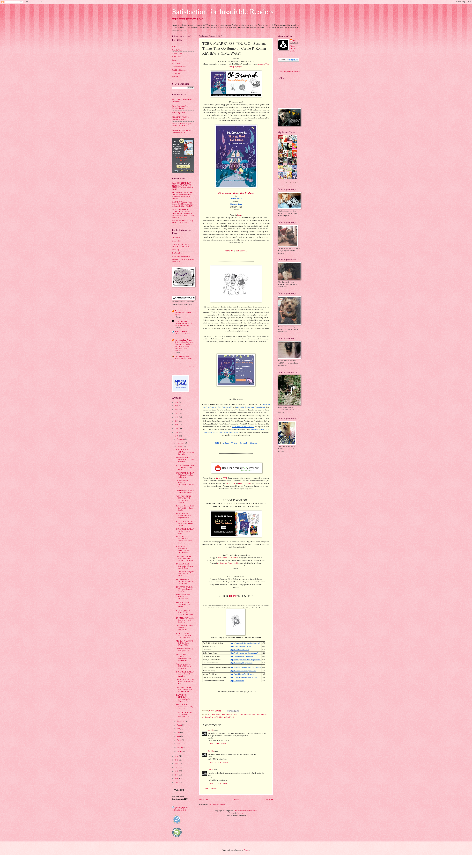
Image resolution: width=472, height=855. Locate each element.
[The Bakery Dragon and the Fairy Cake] (281, 179)
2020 (177, 425)
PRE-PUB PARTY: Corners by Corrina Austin (183, 604)
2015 (177, 760)
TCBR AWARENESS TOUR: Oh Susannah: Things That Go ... (184, 689)
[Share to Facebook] (235, 711)
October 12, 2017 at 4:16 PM (217, 783)
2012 (177, 771)
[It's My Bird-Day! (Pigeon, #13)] (290, 170)
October (180, 447)
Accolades (175, 76)
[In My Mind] (286, 157)
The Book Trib (177, 253)
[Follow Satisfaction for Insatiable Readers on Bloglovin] (288, 61)
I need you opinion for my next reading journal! (183, 324)
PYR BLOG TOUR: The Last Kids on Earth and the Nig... (184, 523)
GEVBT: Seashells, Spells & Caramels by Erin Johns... (185, 467)
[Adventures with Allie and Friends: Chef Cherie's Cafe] (286, 171)
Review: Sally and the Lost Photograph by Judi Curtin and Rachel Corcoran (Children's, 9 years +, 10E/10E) (184, 346)
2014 (177, 763)
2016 (177, 756)
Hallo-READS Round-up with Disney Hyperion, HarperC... (185, 452)
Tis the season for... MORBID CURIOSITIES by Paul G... (185, 483)
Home (236, 799)
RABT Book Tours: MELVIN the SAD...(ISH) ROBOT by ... (184, 635)
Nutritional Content (178, 70)
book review (216, 714)
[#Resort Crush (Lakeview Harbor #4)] (290, 140)
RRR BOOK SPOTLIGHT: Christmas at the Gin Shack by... (184, 539)
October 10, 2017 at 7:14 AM (218, 762)
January (180, 751)
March (179, 744)
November (180, 443)
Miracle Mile (176, 73)
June (178, 732)
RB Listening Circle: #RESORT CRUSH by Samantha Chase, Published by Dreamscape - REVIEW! (183, 195)
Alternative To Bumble (182, 334)
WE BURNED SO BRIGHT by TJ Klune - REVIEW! (182, 221)
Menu (174, 46)
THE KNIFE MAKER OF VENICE (183, 314)
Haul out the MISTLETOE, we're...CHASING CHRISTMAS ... (183, 549)
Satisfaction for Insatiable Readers (222, 11)
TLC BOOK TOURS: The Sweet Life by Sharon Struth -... (185, 681)
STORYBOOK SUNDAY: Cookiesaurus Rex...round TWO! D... (185, 714)
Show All (191, 366)
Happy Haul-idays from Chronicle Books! (180, 107)
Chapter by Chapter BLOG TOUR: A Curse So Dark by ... (185, 459)
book (239, 215)
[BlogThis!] (230, 711)
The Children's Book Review (226, 717)
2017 (209, 714)
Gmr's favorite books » (293, 183)
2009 (177, 782)
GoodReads (176, 237)
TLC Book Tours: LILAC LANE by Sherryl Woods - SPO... (184, 643)
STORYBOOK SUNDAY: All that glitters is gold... (185, 531)
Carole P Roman (226, 714)
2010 (177, 778)
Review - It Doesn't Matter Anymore (183, 360)
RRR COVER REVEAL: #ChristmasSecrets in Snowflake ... (184, 589)
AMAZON (229, 250)
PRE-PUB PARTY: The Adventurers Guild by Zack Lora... (184, 706)
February (180, 747)
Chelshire (236, 714)
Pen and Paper (180, 311)
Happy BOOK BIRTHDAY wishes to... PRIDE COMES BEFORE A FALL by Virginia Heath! (182, 186)
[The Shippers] (295, 148)
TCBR (225, 478)
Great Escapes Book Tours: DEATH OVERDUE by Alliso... (185, 612)
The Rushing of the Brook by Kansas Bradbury (185, 491)
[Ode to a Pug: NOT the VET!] (281, 170)
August (179, 725)
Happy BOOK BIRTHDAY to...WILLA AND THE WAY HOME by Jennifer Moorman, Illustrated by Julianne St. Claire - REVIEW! (183, 213)
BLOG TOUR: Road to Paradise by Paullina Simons (183, 131)
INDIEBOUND (241, 250)
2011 (177, 775)
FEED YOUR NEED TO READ (188, 19)
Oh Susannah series (208, 717)
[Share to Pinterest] (237, 711)
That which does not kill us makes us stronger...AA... (184, 627)
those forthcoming (244, 483)
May (178, 736)
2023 (177, 413)
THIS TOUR (230, 483)
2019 (177, 428)
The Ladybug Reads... (182, 356)
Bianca (218, 478)
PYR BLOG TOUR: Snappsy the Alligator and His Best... (184, 566)
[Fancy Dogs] (286, 142)
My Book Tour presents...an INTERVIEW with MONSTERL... (183, 657)
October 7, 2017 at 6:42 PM (217, 743)
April (179, 740)
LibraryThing (176, 241)
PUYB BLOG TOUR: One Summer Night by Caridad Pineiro (185, 581)
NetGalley (175, 249)
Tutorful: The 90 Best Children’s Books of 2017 (183, 260)
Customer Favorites (178, 66)
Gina (294, 40)
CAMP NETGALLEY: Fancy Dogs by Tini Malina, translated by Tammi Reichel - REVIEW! (182, 204)
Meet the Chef (177, 50)
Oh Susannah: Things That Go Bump (236, 192)
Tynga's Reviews (181, 321)
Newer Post (204, 799)
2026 (177, 402)
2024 (177, 409)
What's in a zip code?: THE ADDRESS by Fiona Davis (184, 666)
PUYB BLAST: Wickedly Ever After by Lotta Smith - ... (185, 620)
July (178, 728)
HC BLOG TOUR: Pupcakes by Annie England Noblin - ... (183, 515)
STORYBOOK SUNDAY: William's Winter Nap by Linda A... (185, 475)
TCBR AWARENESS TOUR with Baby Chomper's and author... (185, 558)
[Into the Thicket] (286, 163)
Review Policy (177, 53)
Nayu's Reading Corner (183, 340)
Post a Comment (211, 788)
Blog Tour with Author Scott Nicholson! (182, 100)
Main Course (176, 56)
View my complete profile (293, 48)
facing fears (256, 714)
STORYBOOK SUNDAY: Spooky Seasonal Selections (185, 674)
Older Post (268, 799)
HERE (233, 596)
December (180, 439)
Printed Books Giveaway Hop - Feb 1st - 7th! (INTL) (182, 125)
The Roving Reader (178, 112)
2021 (177, 421)
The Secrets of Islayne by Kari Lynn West (184, 649)
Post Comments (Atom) (216, 804)
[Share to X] (232, 711)
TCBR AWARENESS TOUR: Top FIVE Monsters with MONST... (183, 499)
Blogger (240, 813)
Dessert (174, 60)
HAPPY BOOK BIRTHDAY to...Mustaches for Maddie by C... (183, 698)
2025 (177, 406)
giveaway (264, 714)
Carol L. (211, 730)
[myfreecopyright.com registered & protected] (183, 810)
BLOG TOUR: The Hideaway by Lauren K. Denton (182, 118)
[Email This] (228, 711)
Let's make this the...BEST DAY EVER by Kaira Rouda (185, 508)
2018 (177, 432)
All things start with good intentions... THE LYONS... (185, 573)
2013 (177, 767)
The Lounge (176, 63)
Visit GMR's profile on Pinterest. (289, 71)
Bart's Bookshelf (181, 331)
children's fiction (245, 714)
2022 (177, 417)
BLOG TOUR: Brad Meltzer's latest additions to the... (183, 596)
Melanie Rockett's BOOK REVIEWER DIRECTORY (181, 245)
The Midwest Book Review (181, 256)
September (181, 721)
